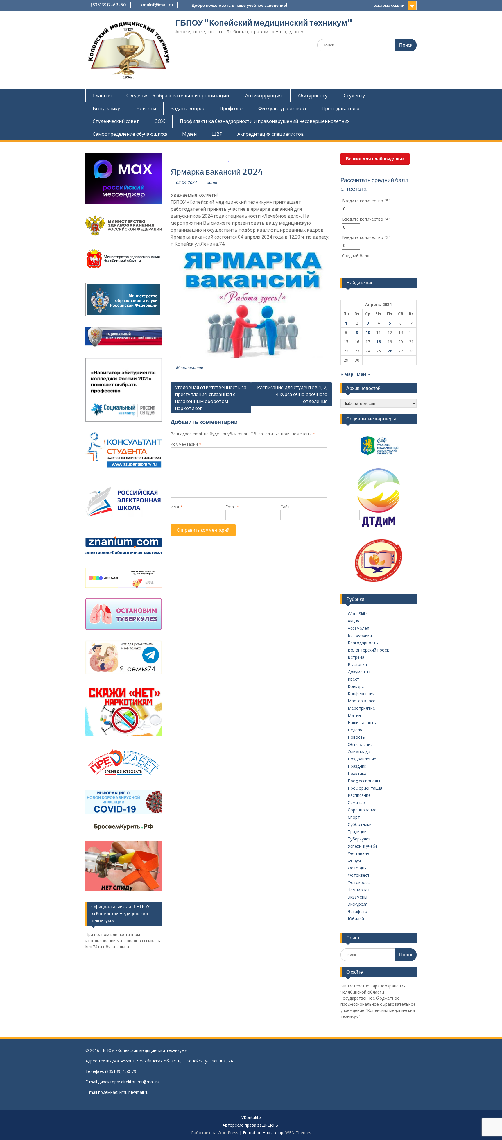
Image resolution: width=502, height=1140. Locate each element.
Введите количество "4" (366, 219)
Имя (176, 506)
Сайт (285, 506)
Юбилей (356, 918)
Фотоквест (359, 875)
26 (390, 351)
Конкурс (356, 686)
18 (378, 341)
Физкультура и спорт (282, 108)
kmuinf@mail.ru (156, 5)
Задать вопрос (188, 108)
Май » (363, 374)
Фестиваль (358, 853)
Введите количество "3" (366, 237)
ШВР (217, 134)
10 (367, 332)
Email (232, 506)
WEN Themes (298, 1132)
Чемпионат (359, 889)
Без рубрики (360, 635)
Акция (353, 621)
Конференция (361, 693)
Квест (353, 679)
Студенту (354, 95)
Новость (356, 737)
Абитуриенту (312, 95)
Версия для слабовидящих (375, 158)
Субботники (360, 824)
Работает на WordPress (214, 1132)
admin (212, 182)
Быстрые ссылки (388, 5)
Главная (102, 95)
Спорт (354, 817)
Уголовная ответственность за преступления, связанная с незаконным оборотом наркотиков (210, 397)
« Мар (346, 374)
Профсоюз (231, 108)
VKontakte (251, 1118)
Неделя (355, 730)
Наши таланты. (362, 722)
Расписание (359, 795)
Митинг (355, 715)
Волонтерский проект (369, 650)
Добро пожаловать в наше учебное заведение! (239, 5)
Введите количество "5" (366, 200)
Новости (146, 108)
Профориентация (365, 788)
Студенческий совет (116, 121)
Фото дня (357, 868)
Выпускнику (106, 108)
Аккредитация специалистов (270, 134)
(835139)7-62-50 (108, 5)
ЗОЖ (160, 121)
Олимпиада (359, 751)
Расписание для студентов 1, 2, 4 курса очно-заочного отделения (292, 394)
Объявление (360, 744)
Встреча (356, 657)
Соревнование (362, 810)
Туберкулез (359, 839)
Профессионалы (364, 780)
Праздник (357, 766)
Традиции (357, 831)
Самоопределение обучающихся (130, 134)
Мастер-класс (361, 701)
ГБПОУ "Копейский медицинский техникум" (263, 22)
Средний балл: (356, 255)
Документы (359, 671)
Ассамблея (358, 628)
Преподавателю (340, 108)
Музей (189, 134)
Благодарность (363, 642)
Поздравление (362, 759)
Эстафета (357, 911)
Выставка (357, 664)
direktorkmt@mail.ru (140, 1081)
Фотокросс (359, 882)
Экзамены (357, 897)
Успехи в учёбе (363, 846)
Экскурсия (357, 904)
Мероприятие (189, 367)
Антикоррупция (263, 95)
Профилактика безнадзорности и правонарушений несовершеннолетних (264, 121)
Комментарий (186, 444)
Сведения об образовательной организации (177, 95)
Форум (354, 860)
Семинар (356, 802)
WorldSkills (358, 613)
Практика (357, 773)
